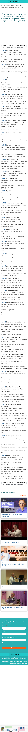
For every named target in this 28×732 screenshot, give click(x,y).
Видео (7, 4)
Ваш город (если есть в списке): (8, 637)
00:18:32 (3, 191)
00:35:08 (3, 302)
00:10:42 (3, 145)
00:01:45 (3, 64)
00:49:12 (3, 423)
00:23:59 (3, 254)
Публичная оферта (5, 661)
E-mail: (3, 631)
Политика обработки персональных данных (18, 661)
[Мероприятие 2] (14, 731)
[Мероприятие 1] (11, 731)
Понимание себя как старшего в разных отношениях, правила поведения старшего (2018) (13, 564)
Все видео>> (23, 495)
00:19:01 (3, 203)
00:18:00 (3, 178)
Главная (2, 4)
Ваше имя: (4, 625)
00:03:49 (3, 94)
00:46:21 (3, 404)
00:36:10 (3, 322)
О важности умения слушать (9, 587)
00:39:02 (3, 354)
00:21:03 (3, 229)
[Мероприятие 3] (17, 731)
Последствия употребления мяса (11, 542)
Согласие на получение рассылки (14, 663)
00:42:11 (3, 371)
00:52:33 (3, 455)
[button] (13, 1)
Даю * (14, 643)
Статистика (24, 663)
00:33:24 (3, 290)
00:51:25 (3, 436)
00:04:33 (3, 106)
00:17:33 (3, 171)
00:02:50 (3, 80)
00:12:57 (3, 159)
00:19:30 (3, 217)
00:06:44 (3, 120)
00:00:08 (3, 50)
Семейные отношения (17, 4)
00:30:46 (3, 278)
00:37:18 (3, 337)
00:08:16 (3, 133)
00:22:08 (3, 241)
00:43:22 (3, 387)
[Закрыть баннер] (26, 727)
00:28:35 (3, 266)
